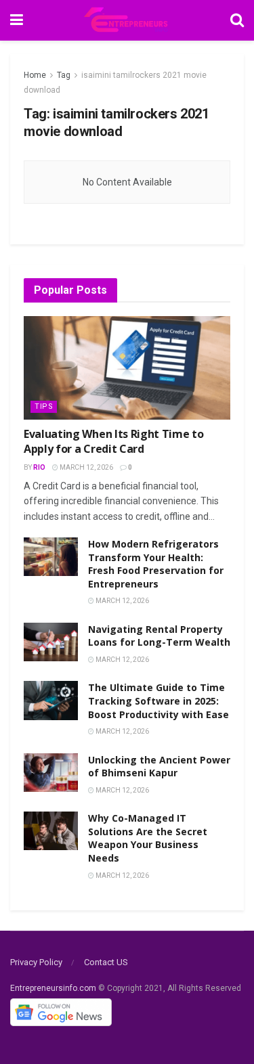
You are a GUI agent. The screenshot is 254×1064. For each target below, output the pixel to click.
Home (35, 75)
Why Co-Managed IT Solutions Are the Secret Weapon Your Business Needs (147, 838)
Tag (63, 75)
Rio (39, 467)
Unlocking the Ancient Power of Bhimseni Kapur (159, 766)
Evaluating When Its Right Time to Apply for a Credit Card (113, 441)
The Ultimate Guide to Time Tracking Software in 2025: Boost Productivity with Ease (158, 700)
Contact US (106, 962)
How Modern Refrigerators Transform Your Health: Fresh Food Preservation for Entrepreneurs (156, 563)
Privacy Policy (36, 962)
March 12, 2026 (85, 467)
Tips (44, 406)
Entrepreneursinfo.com (53, 988)
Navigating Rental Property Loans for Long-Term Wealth (159, 636)
